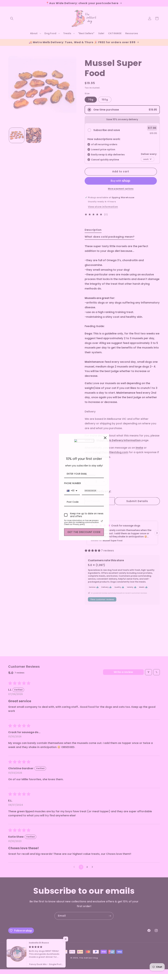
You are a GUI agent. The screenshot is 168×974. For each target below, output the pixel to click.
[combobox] (72, 491)
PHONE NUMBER (72, 483)
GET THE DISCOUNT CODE (84, 532)
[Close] (105, 438)
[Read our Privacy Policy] (102, 521)
